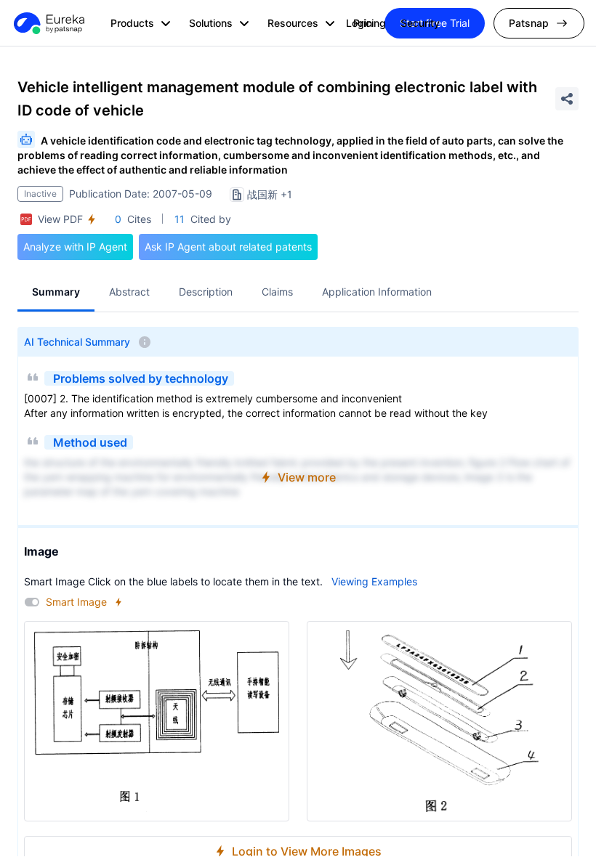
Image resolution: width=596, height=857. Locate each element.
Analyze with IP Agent (75, 246)
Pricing (369, 23)
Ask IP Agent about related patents (228, 246)
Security (420, 23)
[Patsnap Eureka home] (48, 23)
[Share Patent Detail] (567, 98)
